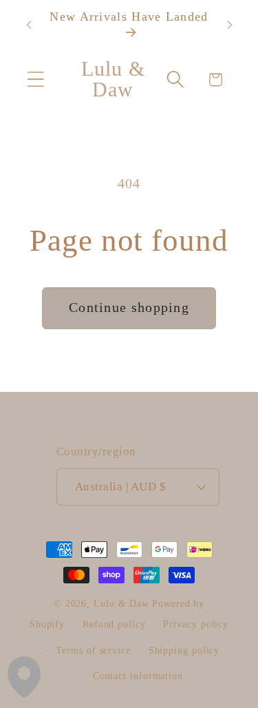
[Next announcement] (230, 25)
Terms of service (93, 650)
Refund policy (114, 623)
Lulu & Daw (121, 603)
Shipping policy (184, 650)
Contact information (138, 675)
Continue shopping (129, 307)
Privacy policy (195, 623)
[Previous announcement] (29, 25)
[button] (35, 79)
